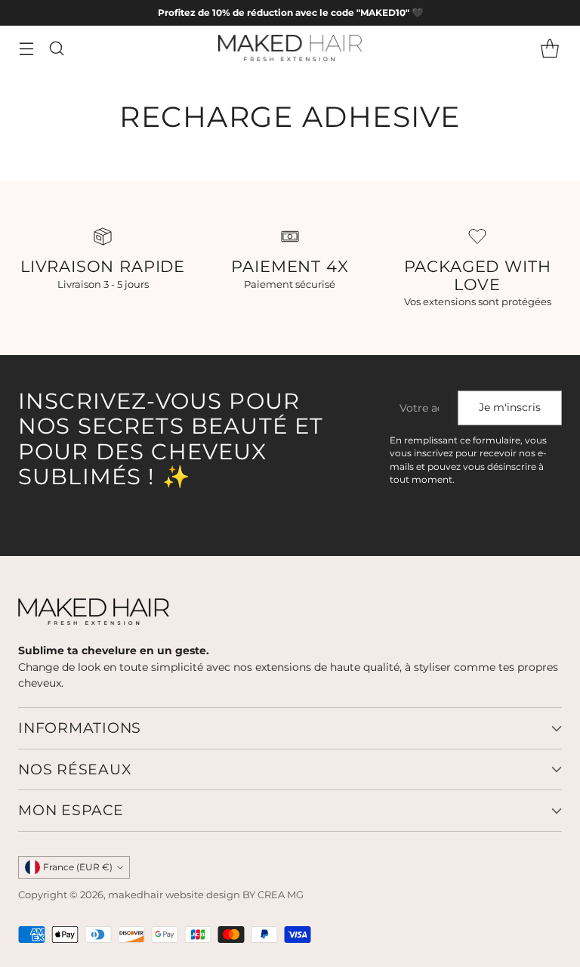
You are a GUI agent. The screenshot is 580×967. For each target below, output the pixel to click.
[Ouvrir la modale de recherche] (56, 47)
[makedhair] (290, 48)
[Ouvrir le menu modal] (26, 47)
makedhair (135, 895)
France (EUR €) (78, 867)
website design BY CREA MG (234, 895)
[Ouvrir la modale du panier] (549, 47)
